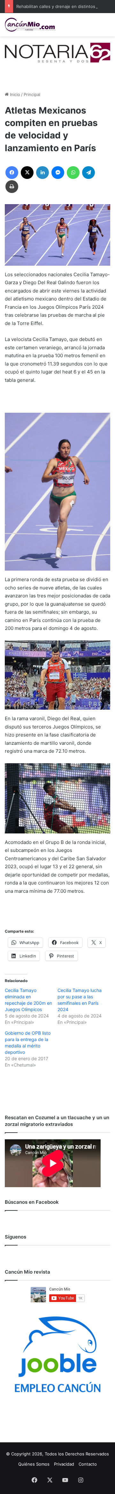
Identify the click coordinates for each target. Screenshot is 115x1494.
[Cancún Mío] (30, 25)
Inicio (14, 94)
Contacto (88, 1464)
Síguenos (15, 1237)
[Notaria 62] (57, 52)
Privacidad (64, 1464)
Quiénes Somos (34, 1464)
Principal (32, 94)
